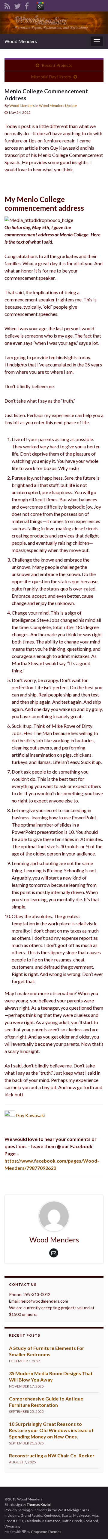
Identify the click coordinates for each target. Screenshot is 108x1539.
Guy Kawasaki (30, 1115)
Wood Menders (20, 41)
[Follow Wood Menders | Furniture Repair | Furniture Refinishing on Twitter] (17, 5)
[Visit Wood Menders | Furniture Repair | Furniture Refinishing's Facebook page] (27, 5)
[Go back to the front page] (54, 22)
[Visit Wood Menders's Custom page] (40, 5)
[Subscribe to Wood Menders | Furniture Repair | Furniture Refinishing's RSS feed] (7, 5)
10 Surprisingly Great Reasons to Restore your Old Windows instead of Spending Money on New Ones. (51, 1430)
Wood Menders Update (58, 105)
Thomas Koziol (39, 1504)
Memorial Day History (51, 76)
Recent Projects (57, 65)
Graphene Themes (46, 1531)
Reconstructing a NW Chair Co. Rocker (51, 1455)
